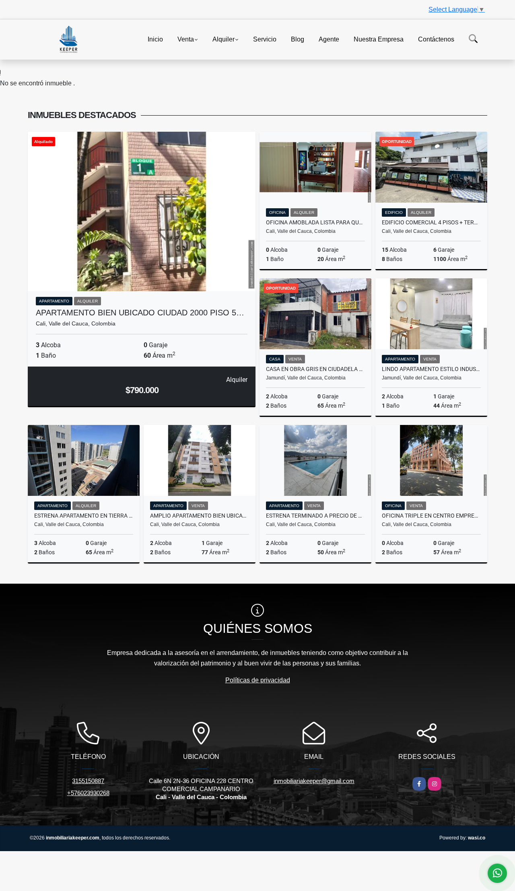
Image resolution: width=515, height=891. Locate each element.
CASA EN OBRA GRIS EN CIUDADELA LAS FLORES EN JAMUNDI (315, 369)
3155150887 (88, 780)
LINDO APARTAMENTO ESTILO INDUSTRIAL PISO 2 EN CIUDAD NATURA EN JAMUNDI (431, 369)
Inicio (155, 38)
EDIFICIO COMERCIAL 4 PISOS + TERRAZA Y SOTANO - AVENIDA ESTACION (431, 222)
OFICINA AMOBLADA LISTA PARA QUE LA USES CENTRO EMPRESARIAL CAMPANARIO (315, 222)
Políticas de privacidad (257, 680)
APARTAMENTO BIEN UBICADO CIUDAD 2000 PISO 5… (140, 312)
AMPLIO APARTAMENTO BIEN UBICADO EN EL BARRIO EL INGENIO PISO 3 (199, 515)
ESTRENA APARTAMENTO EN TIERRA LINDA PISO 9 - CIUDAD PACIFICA (83, 515)
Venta (185, 38)
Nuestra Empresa (379, 38)
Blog (297, 38)
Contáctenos (436, 38)
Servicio (264, 38)
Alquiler (223, 38)
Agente (329, 38)
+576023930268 (88, 792)
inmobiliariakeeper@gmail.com (314, 780)
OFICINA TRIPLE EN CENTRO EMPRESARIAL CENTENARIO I (431, 515)
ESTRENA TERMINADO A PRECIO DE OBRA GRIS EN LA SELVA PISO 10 (315, 515)
